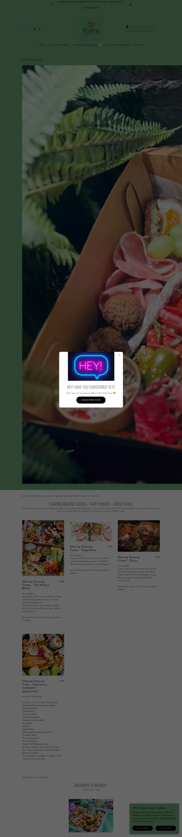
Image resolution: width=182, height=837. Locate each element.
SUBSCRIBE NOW (91, 400)
